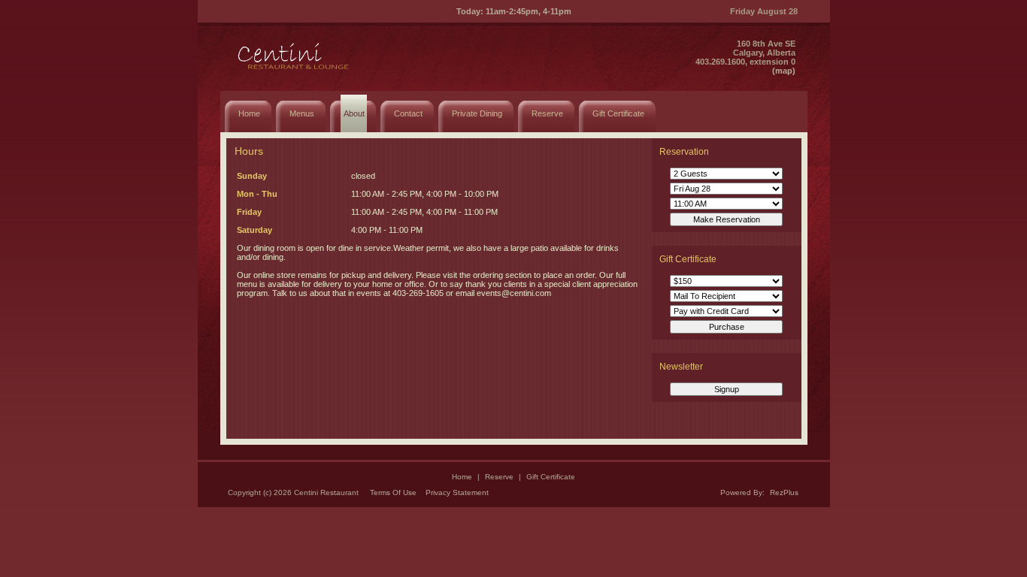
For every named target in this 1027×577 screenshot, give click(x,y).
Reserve (499, 477)
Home (462, 477)
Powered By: (743, 492)
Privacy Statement (457, 492)
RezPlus (784, 492)
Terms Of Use (393, 492)
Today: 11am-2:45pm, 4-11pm (513, 11)
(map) (783, 70)
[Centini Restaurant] (294, 71)
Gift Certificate (550, 477)
